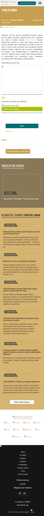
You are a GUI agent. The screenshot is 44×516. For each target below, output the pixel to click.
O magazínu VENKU (22, 502)
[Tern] (6, 423)
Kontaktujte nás (23, 505)
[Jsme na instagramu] (25, 494)
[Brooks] (26, 423)
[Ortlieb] (16, 423)
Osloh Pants (30, 40)
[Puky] (7, 430)
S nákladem (22, 465)
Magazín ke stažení (23, 487)
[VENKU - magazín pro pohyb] (9, 3)
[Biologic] (28, 437)
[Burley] (37, 423)
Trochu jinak (23, 474)
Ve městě (23, 455)
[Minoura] (16, 437)
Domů (23, 452)
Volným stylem (22, 468)
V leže (23, 471)
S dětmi (23, 458)
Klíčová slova (23, 480)
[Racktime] (27, 430)
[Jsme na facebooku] (20, 494)
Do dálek (23, 461)
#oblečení (9, 131)
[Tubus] (16, 430)
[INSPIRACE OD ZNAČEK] (22, 416)
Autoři (23, 484)
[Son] (37, 430)
